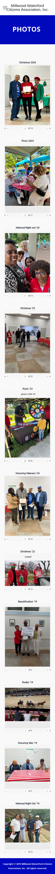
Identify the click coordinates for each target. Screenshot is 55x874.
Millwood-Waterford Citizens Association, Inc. (27, 7)
